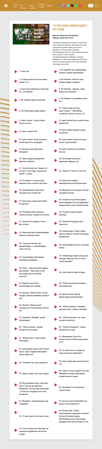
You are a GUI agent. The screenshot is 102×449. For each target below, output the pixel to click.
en (96, 6)
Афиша (49, 6)
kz (91, 5)
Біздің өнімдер (32, 6)
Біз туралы (23, 6)
